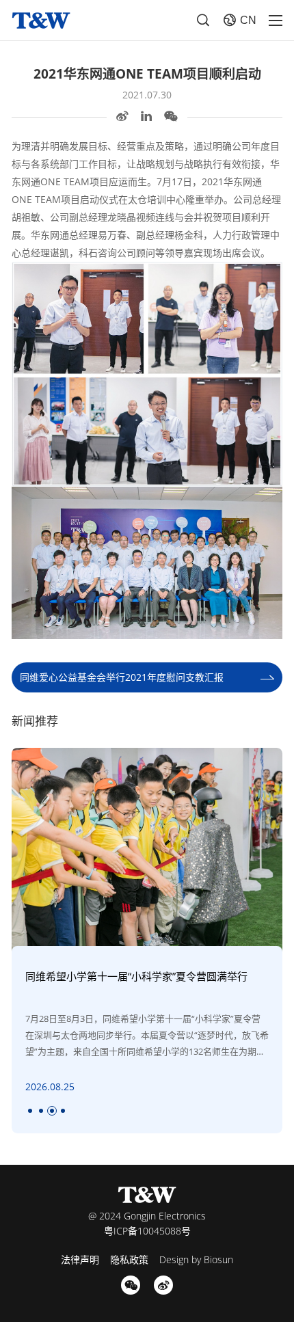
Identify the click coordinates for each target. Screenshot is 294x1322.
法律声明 (80, 1259)
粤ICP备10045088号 (147, 1230)
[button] (30, 1111)
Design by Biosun (196, 1259)
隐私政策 (129, 1259)
